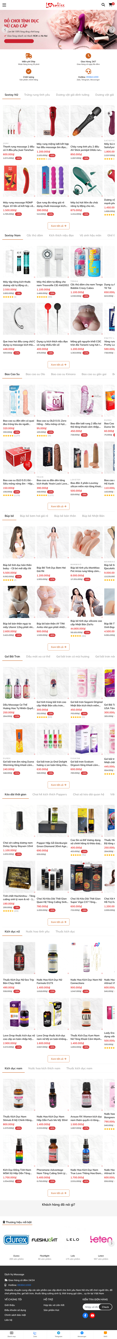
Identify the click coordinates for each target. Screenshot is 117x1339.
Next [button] (112, 29)
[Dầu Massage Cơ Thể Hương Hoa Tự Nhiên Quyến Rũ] (19, 683)
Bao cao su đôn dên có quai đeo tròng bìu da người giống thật (18, 424)
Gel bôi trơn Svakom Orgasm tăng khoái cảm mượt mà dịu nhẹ (84, 765)
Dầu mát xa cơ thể (38, 656)
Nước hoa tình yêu (38, 931)
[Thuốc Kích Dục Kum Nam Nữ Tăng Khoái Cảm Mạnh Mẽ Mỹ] (87, 1014)
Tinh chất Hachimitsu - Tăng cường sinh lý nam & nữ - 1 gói (19, 899)
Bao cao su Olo (35, 374)
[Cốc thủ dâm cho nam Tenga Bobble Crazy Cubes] (87, 262)
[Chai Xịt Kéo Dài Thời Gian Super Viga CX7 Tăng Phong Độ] (87, 877)
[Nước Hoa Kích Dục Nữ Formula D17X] (53, 958)
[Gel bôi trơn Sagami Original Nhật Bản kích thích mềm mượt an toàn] (87, 683)
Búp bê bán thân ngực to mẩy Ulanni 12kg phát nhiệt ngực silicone (19, 627)
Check (105, 1306)
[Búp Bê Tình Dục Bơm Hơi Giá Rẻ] (53, 542)
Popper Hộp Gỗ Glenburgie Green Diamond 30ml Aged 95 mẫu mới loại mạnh (52, 846)
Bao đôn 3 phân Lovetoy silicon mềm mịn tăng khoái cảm (86, 486)
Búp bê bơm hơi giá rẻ (34, 516)
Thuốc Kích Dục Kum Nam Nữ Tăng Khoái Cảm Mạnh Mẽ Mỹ (85, 1039)
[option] (58, 29)
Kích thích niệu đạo (61, 235)
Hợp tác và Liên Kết (54, 1305)
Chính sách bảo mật (15, 1314)
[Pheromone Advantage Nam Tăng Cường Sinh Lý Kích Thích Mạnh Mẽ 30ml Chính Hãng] (53, 1151)
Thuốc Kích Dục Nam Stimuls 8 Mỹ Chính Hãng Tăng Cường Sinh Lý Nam (17, 1120)
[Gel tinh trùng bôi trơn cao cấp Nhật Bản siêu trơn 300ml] (53, 683)
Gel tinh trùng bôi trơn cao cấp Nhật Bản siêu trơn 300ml (51, 705)
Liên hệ (8, 1319)
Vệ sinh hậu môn (90, 235)
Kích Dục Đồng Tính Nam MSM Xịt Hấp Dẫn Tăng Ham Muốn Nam (17, 1173)
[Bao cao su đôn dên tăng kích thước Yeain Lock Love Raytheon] (53, 457)
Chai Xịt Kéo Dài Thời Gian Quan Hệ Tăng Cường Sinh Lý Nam (52, 902)
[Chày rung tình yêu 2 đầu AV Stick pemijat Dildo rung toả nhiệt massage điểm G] (87, 121)
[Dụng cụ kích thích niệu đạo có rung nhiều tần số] (53, 319)
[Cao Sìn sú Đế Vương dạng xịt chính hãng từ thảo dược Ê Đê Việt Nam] (87, 821)
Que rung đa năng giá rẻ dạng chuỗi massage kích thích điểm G (51, 206)
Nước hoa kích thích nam (44, 1068)
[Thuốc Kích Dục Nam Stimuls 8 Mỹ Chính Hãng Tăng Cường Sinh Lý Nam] (19, 1095)
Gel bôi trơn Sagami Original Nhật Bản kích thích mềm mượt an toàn (87, 705)
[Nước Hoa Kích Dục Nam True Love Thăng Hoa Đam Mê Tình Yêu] (87, 1151)
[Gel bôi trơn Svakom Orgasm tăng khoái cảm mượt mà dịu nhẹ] (87, 739)
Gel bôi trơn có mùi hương (72, 656)
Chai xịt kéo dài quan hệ (88, 794)
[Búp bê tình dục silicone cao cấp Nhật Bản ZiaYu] (87, 602)
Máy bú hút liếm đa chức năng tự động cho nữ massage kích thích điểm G (86, 206)
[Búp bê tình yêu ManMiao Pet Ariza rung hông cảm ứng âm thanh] (87, 542)
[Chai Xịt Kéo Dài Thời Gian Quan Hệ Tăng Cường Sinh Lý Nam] (53, 877)
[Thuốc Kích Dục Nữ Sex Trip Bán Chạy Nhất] (19, 958)
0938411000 (92, 77)
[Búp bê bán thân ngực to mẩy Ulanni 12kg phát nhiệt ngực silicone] (19, 602)
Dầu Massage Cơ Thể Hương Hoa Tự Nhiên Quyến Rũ (18, 708)
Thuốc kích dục (65, 931)
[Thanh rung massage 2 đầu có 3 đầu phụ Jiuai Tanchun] (19, 121)
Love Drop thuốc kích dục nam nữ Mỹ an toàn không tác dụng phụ (51, 1039)
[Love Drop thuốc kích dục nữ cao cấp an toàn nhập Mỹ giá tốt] (19, 1014)
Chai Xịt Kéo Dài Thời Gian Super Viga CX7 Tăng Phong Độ (85, 902)
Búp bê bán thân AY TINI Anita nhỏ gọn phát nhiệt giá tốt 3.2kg (51, 627)
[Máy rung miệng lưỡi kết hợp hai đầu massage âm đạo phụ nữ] (53, 121)
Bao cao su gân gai (94, 374)
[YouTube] (92, 1315)
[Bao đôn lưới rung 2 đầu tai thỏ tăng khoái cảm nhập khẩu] (87, 401)
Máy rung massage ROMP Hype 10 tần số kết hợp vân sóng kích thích (18, 206)
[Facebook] (85, 1315)
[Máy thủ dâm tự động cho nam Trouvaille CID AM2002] (53, 262)
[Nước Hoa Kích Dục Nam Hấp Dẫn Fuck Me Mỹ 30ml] (53, 1095)
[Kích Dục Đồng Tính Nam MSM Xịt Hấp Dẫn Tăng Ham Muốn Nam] (19, 1151)
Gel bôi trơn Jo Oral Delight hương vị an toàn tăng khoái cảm (52, 765)
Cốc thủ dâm (35, 235)
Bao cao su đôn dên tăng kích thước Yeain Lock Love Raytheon (52, 484)
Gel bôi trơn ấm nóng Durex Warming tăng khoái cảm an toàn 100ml (18, 765)
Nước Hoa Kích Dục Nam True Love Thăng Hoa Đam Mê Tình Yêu (86, 1173)
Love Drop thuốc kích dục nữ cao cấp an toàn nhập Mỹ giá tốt (19, 1039)
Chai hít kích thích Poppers (49, 794)
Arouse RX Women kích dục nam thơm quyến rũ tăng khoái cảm (86, 1120)
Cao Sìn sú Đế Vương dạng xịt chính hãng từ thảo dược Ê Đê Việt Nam (86, 843)
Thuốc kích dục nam (79, 1068)
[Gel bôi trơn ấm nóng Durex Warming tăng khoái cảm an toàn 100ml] (19, 739)
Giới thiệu (10, 1305)
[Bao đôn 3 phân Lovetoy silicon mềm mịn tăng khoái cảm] (87, 457)
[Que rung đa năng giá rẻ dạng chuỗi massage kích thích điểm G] (53, 181)
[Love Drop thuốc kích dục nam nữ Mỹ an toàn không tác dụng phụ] (53, 1014)
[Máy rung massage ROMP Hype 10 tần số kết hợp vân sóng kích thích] (19, 181)
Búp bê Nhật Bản (93, 516)
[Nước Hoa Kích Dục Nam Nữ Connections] (87, 958)
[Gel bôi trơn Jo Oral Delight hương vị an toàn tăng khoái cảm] (53, 739)
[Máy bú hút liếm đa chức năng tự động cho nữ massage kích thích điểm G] (87, 181)
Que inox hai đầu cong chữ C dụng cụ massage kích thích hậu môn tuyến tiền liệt (19, 345)
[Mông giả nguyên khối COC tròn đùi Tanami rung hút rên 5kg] (87, 319)
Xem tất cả (57, 225)
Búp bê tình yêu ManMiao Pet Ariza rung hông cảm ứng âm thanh (85, 571)
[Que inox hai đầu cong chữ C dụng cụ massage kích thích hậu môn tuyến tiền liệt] (19, 319)
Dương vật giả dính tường (72, 94)
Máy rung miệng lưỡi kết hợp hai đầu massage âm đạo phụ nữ (53, 147)
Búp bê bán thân (65, 516)
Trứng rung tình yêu (37, 94)
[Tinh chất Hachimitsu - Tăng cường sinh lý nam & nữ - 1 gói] (19, 877)
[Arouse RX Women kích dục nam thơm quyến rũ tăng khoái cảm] (87, 1095)
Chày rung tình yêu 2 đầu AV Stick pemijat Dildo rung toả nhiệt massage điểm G (86, 150)
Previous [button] (5, 29)
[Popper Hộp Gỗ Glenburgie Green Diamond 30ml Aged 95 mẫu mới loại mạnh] (53, 821)
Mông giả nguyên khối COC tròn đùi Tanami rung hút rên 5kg (87, 345)
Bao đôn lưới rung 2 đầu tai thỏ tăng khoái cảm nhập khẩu (86, 427)
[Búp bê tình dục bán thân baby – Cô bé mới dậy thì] (19, 542)
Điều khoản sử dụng (15, 1310)
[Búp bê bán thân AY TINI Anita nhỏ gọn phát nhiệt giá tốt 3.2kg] (53, 602)
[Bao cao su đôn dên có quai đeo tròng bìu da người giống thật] (19, 401)
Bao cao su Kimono (63, 374)
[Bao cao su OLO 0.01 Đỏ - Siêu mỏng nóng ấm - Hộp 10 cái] (19, 457)
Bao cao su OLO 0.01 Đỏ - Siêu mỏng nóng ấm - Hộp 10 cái (17, 484)
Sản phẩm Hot (51, 1310)
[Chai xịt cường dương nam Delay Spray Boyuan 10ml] (19, 821)
